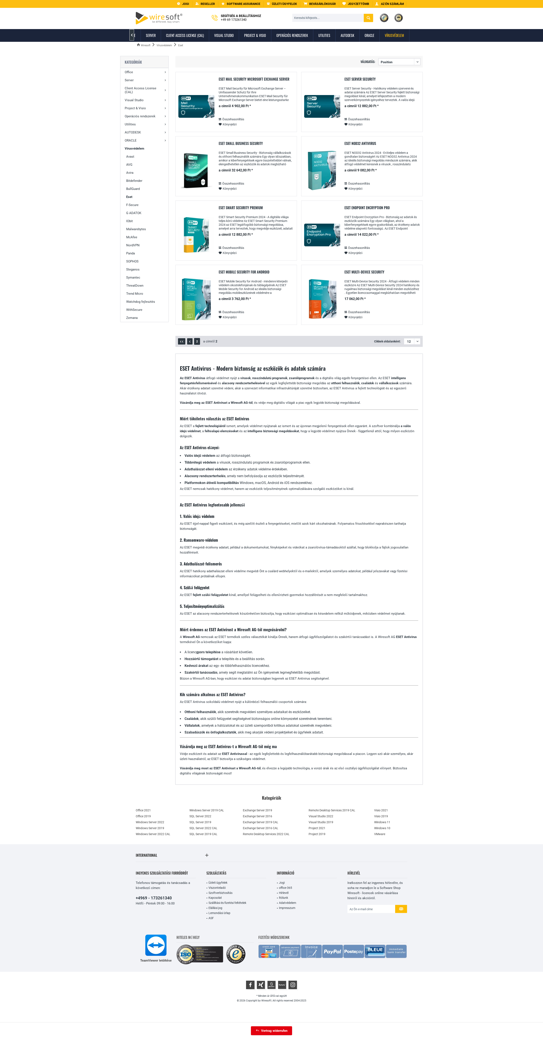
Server (129, 80)
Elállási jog (215, 908)
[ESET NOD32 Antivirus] (322, 171)
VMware (379, 834)
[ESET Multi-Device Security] (322, 299)
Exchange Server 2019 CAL (260, 822)
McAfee (131, 237)
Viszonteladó (217, 887)
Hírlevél (283, 893)
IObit (129, 221)
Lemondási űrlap (219, 913)
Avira (129, 173)
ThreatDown (134, 285)
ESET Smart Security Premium (241, 208)
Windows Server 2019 (150, 828)
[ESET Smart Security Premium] (196, 235)
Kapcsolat (215, 897)
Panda (130, 253)
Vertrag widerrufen (274, 1031)
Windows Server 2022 (150, 822)
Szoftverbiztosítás (220, 893)
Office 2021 (143, 810)
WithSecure (134, 310)
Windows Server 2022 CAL (153, 834)
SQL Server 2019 (200, 822)
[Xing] (261, 985)
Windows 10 (382, 828)
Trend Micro (134, 294)
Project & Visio (135, 108)
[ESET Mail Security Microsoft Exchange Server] (196, 106)
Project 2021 (317, 828)
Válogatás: (368, 61)
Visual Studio (134, 100)
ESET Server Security (360, 79)
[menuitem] (319, 4)
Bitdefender (134, 181)
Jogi (282, 882)
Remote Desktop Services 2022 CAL (266, 834)
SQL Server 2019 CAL (203, 834)
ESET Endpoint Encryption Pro (367, 208)
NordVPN (133, 245)
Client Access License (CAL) (140, 90)
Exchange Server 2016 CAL (260, 828)
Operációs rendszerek (140, 116)
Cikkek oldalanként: (387, 341)
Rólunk (283, 897)
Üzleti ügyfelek (218, 882)
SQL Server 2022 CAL (203, 828)
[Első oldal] (182, 341)
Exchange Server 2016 (257, 816)
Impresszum (287, 908)
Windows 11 (382, 822)
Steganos (133, 269)
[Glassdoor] (271, 985)
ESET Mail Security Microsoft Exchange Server (254, 79)
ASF (211, 918)
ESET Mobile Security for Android (244, 272)
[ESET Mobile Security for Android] (196, 299)
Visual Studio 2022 (321, 816)
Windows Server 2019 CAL (206, 810)
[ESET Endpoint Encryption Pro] (322, 235)
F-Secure (132, 205)
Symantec (133, 277)
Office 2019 (143, 816)
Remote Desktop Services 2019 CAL (332, 810)
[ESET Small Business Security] (196, 171)
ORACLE (131, 140)
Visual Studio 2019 (321, 822)
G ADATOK (133, 213)
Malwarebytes (136, 229)
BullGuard (133, 189)
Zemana (132, 318)
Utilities (130, 124)
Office (129, 72)
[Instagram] (292, 985)
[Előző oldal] (190, 341)
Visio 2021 (381, 810)
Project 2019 (317, 834)
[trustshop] (235, 954)
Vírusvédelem (134, 148)
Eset (129, 197)
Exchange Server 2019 (257, 810)
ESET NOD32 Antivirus (360, 143)
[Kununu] (282, 985)
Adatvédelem (287, 902)
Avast (130, 156)
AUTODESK (133, 132)
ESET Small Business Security (241, 143)
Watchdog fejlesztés (140, 302)
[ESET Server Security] (322, 106)
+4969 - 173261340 (154, 898)
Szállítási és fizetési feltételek (227, 902)
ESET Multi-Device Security (364, 272)
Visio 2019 (381, 816)
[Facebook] (250, 985)
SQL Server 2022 (200, 816)
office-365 (285, 887)
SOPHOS (132, 261)
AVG (129, 165)
